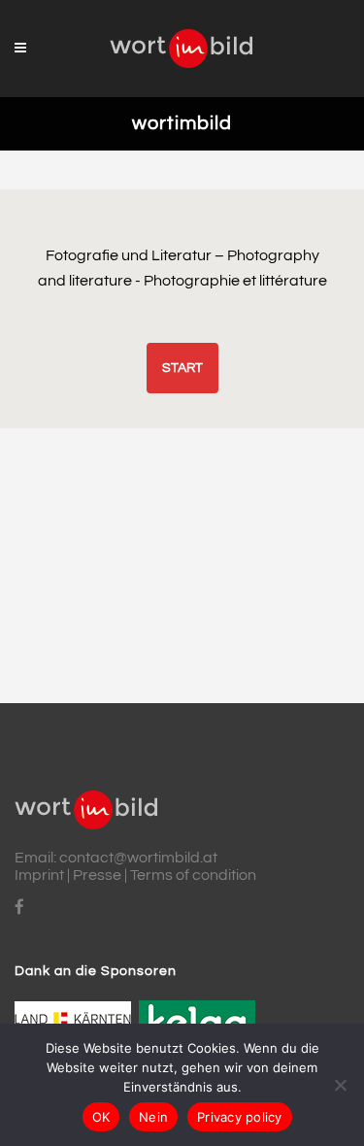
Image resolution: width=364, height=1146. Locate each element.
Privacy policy (239, 1117)
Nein (153, 1117)
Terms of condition (193, 875)
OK (101, 1117)
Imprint (39, 875)
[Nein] (339, 1085)
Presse (97, 875)
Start (182, 368)
